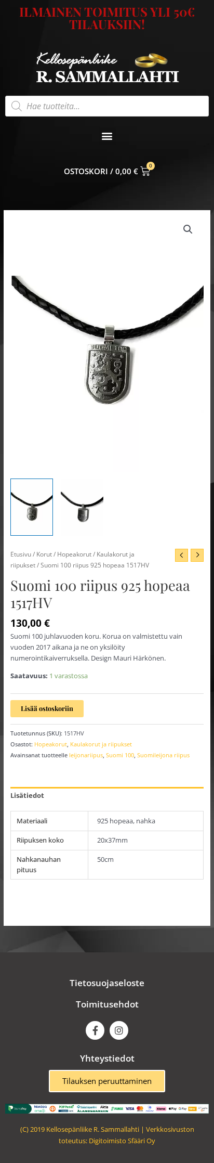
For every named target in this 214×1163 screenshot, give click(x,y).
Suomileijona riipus (163, 755)
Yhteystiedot (107, 1058)
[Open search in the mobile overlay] (107, 106)
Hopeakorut (74, 554)
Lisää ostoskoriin (47, 708)
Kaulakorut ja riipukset (101, 744)
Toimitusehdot (107, 1004)
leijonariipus (86, 755)
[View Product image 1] (31, 507)
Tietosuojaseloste (107, 983)
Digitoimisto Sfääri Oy (122, 1140)
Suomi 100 (120, 755)
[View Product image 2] (82, 507)
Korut (44, 554)
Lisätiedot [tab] (27, 795)
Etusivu (20, 554)
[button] (107, 136)
